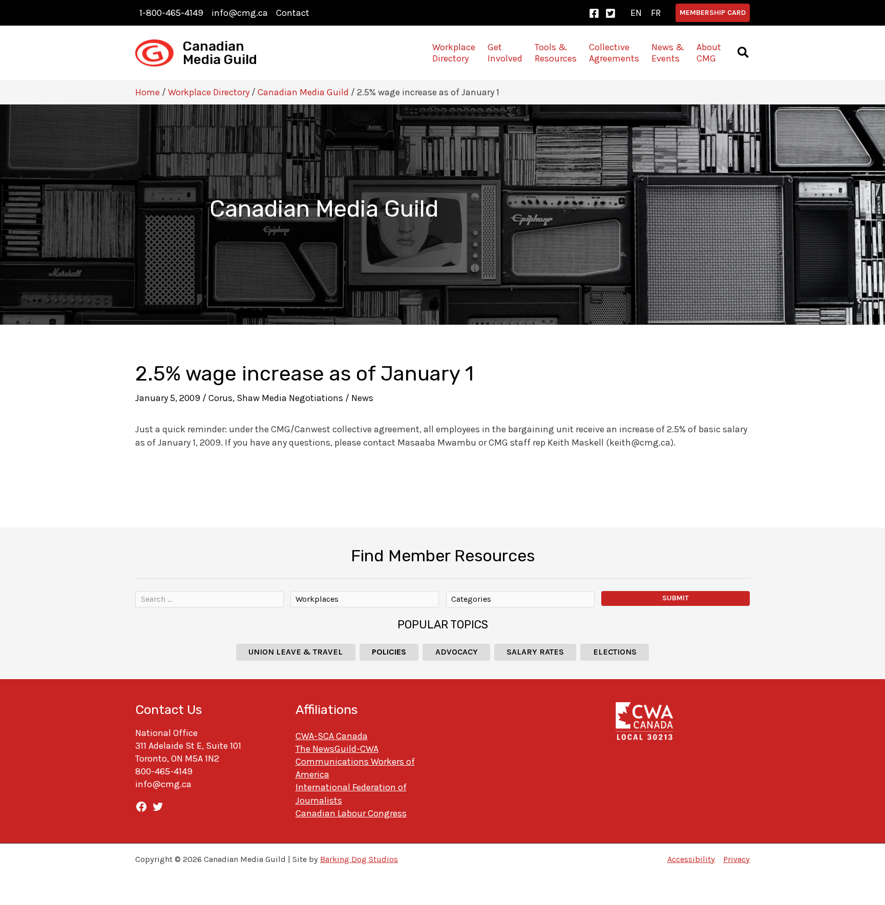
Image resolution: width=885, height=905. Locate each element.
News (362, 398)
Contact (292, 12)
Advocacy (456, 652)
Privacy (736, 859)
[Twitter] (610, 13)
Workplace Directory (208, 92)
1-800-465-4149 (171, 12)
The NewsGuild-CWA (337, 748)
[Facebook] (594, 13)
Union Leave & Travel (295, 652)
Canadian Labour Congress (351, 813)
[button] (713, 13)
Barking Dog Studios (359, 859)
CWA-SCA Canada (332, 736)
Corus (220, 398)
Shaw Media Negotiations (290, 398)
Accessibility (691, 859)
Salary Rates (535, 652)
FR (656, 12)
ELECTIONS (615, 652)
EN (636, 12)
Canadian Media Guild (220, 53)
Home (147, 92)
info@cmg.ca (240, 12)
